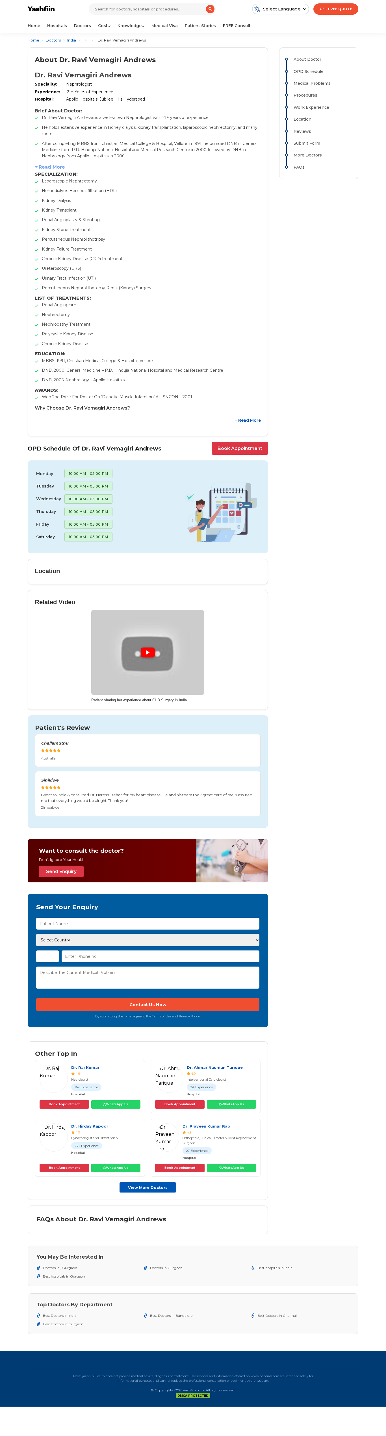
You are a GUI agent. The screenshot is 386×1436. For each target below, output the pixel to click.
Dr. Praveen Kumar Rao (206, 1126)
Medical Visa (164, 25)
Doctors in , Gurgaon (60, 1268)
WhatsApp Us (117, 1104)
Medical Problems (312, 83)
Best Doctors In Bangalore (171, 1315)
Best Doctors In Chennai (277, 1315)
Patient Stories (200, 25)
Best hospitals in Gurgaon (64, 1276)
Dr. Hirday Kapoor (89, 1126)
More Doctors (308, 155)
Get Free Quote (336, 9)
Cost (103, 25)
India (71, 40)
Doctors (82, 25)
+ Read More (248, 420)
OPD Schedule (309, 71)
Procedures (305, 95)
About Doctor (307, 59)
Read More (52, 167)
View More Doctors (148, 1187)
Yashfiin (41, 9)
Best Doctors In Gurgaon (63, 1324)
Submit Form (307, 143)
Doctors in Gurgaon (166, 1268)
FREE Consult (237, 25)
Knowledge (130, 25)
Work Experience (311, 107)
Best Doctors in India (59, 1315)
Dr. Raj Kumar (85, 1067)
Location (302, 119)
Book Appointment (240, 448)
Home (34, 25)
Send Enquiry (61, 871)
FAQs (299, 167)
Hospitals (57, 25)
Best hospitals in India (274, 1268)
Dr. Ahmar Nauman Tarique (215, 1067)
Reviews (302, 131)
